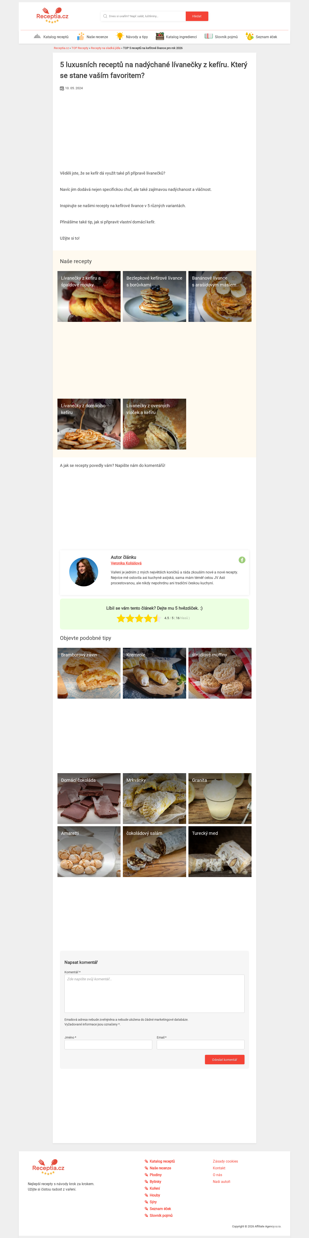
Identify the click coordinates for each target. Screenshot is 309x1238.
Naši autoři (221, 1181)
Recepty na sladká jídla (105, 48)
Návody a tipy (137, 37)
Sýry (153, 1202)
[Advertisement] (154, 126)
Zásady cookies (225, 1161)
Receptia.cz (61, 48)
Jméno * (70, 1037)
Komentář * (72, 972)
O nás (217, 1175)
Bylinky (155, 1181)
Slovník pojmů (226, 37)
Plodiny (156, 1175)
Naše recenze (97, 37)
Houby (155, 1195)
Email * (161, 1037)
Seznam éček (266, 37)
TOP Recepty (79, 48)
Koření (155, 1188)
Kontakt (219, 1168)
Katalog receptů (56, 37)
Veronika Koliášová (126, 563)
